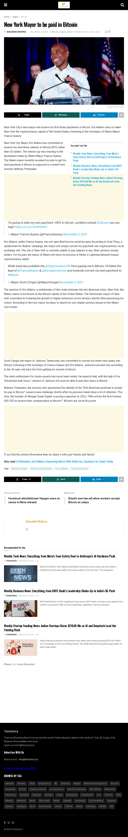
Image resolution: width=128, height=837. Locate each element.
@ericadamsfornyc (54, 271)
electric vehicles (77, 789)
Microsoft (44, 800)
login (14, 664)
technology (45, 806)
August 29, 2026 (27, 561)
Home (7, 16)
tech (32, 806)
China (23, 789)
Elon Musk (95, 789)
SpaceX (112, 800)
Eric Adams (62, 468)
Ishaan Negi (11, 561)
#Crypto (10, 783)
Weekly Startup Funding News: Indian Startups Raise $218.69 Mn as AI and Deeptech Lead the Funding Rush (98, 181)
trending (90, 806)
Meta (32, 800)
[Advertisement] (64, 215)
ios (98, 794)
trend (79, 806)
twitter (103, 806)
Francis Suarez (80, 468)
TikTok (68, 806)
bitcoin (114, 783)
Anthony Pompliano (41, 468)
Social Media (96, 800)
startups (21, 806)
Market (9, 800)
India (59, 794)
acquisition (44, 783)
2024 (32, 783)
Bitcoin (24, 16)
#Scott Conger (19, 468)
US (111, 806)
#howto (21, 783)
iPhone (108, 794)
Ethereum (110, 789)
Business (10, 789)
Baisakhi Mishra (16, 31)
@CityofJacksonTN (57, 266)
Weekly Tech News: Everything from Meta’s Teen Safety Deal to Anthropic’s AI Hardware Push (97, 157)
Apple (77, 783)
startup (9, 806)
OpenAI (67, 800)
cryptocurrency (38, 789)
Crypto (15, 16)
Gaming (36, 794)
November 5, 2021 (72, 282)
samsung (80, 800)
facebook (11, 794)
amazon (65, 783)
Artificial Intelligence (95, 783)
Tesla (58, 806)
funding (24, 794)
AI (56, 783)
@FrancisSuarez (27, 271)
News (70, 31)
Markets (21, 800)
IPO (118, 794)
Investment (87, 794)
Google (48, 794)
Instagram (71, 794)
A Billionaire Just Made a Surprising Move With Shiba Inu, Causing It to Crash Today (64, 461)
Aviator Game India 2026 (20, 768)
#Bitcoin (13, 275)
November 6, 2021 (39, 31)
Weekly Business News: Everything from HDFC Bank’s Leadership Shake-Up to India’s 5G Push (97, 169)
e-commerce (57, 789)
